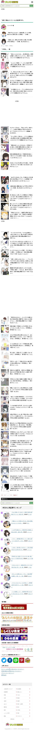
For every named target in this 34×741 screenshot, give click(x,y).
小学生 (18, 710)
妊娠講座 (6, 692)
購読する (5, 499)
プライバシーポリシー (7, 673)
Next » (15, 495)
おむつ (5, 704)
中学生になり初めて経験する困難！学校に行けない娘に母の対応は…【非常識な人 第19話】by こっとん (21, 380)
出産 (5, 698)
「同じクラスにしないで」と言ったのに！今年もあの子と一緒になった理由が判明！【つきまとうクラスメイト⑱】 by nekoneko (21, 469)
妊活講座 (19, 689)
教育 (5, 710)
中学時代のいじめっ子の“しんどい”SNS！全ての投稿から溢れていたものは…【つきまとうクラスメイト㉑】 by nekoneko (21, 433)
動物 (5, 716)
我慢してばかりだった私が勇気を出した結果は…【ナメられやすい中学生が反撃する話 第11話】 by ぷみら (21, 389)
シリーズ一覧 (10, 25)
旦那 (18, 713)
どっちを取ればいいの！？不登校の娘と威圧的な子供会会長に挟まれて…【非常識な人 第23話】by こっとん (21, 345)
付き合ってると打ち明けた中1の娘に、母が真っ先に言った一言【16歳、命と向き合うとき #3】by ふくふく (21, 164)
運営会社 (3, 675)
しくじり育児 (7, 713)
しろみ (29, 567)
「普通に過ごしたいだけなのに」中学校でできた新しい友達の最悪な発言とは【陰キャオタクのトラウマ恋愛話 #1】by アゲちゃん (21, 147)
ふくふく (29, 532)
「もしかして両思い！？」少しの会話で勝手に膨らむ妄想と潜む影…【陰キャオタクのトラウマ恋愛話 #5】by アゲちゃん (21, 64)
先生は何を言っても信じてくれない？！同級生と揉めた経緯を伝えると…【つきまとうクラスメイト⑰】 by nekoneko (21, 477)
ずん (28, 523)
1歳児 (5, 701)
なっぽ (29, 514)
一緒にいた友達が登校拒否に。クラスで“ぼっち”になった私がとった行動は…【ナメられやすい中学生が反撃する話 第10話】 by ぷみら (21, 398)
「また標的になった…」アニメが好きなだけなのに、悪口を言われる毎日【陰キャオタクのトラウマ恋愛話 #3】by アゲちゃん (21, 91)
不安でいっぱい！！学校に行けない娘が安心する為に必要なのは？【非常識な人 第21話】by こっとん (21, 363)
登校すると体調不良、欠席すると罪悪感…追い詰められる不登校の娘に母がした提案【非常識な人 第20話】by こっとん (21, 372)
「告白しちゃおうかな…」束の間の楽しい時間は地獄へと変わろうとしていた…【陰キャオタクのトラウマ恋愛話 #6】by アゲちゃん (21, 55)
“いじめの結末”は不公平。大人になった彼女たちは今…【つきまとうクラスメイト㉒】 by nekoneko (21, 407)
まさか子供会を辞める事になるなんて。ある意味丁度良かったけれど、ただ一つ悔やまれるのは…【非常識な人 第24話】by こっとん (21, 336)
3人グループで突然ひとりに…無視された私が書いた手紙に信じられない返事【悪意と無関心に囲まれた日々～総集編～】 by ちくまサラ (21, 82)
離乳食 (5, 707)
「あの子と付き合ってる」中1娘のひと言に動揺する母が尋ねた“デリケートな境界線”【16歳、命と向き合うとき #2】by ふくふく (21, 179)
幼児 (18, 707)
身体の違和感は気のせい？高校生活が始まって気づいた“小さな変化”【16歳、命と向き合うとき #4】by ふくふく (21, 155)
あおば (29, 576)
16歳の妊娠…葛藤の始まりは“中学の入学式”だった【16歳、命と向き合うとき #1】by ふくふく (21, 187)
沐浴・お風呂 (20, 704)
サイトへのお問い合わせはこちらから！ (12, 669)
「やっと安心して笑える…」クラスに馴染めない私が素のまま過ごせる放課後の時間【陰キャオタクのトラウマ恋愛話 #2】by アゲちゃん (21, 138)
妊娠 (5, 695)
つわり (18, 695)
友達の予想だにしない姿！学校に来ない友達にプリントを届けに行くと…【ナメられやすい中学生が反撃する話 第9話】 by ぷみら (21, 416)
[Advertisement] (17, 296)
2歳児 (18, 701)
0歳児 (18, 698)
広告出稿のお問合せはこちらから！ (11, 671)
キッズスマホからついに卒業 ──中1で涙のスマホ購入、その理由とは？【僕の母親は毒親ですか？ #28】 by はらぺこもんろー (21, 252)
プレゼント (19, 716)
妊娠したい (19, 692)
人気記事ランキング (8, 689)
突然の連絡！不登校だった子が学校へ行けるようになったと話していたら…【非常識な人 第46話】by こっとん (21, 327)
